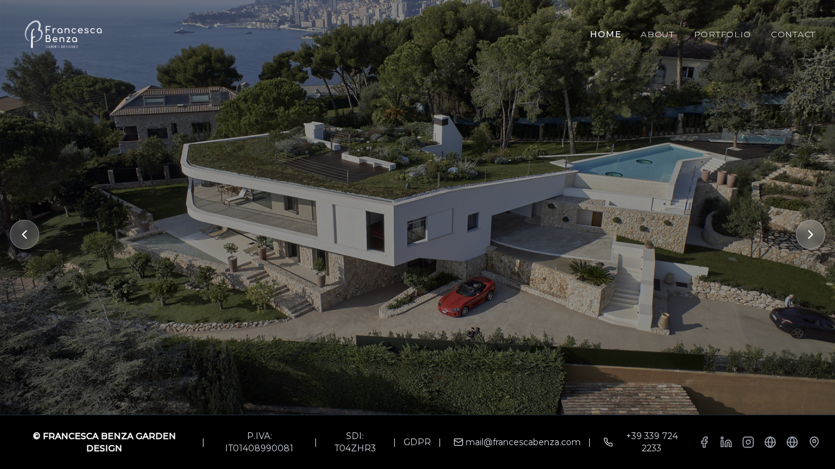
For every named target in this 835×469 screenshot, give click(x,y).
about (657, 34)
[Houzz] (792, 442)
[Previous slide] (24, 234)
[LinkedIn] (726, 442)
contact (793, 34)
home (605, 34)
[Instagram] (748, 442)
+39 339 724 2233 (652, 442)
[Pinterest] (770, 442)
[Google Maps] (814, 442)
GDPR (417, 442)
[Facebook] (704, 442)
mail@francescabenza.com (523, 442)
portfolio (722, 34)
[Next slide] (810, 234)
